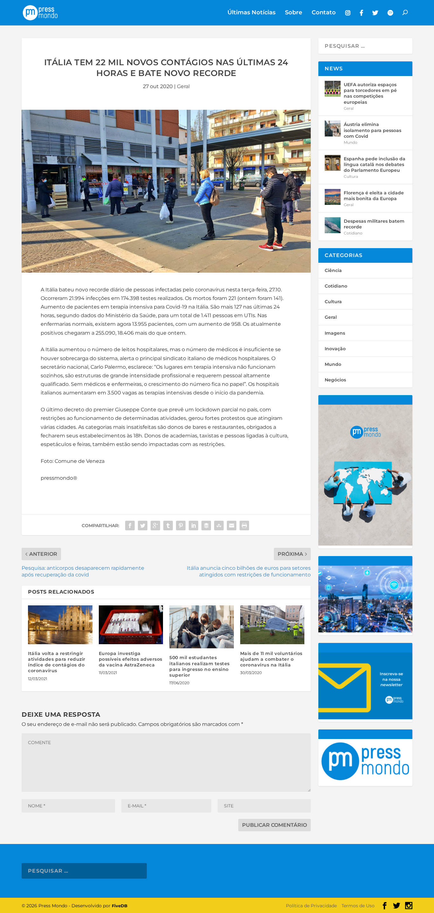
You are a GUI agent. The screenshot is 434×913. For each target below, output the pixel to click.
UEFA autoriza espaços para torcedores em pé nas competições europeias (370, 93)
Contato (324, 13)
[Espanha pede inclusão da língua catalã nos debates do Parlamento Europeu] (333, 163)
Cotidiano (353, 233)
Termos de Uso (358, 906)
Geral (183, 86)
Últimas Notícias (251, 13)
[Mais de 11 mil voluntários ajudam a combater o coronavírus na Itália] (272, 624)
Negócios (335, 380)
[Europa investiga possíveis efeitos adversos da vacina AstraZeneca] (131, 624)
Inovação (335, 349)
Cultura (351, 176)
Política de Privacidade (311, 906)
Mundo (350, 142)
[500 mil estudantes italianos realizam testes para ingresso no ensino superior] (201, 626)
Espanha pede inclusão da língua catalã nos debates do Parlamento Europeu (374, 164)
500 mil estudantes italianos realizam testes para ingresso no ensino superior (199, 666)
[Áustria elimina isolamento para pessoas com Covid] (333, 128)
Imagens (335, 333)
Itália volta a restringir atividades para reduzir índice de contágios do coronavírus (56, 662)
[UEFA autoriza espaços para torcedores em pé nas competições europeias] (333, 89)
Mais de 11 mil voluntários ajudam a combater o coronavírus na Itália (271, 659)
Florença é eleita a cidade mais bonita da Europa (374, 195)
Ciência (333, 270)
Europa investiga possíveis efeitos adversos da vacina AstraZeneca (130, 659)
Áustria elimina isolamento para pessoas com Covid (372, 130)
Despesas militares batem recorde (374, 224)
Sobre (293, 13)
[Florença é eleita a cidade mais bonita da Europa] (333, 197)
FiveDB (119, 905)
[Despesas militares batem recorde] (333, 225)
